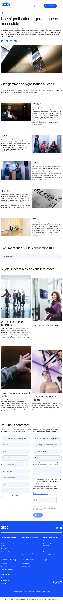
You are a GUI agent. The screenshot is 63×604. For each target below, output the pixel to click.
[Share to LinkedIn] (6, 41)
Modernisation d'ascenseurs (29, 543)
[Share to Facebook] (2, 41)
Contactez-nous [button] (50, 6)
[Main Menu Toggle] (60, 6)
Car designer (46, 548)
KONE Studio (50, 2)
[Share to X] (11, 41)
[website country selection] (34, 6)
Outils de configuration (49, 540)
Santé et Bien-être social (7, 551)
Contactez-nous (5, 577)
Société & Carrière (28, 560)
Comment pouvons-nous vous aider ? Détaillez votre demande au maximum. (45, 464)
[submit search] (40, 5)
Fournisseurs (4, 583)
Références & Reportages (9, 560)
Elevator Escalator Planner (49, 551)
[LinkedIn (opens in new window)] (57, 527)
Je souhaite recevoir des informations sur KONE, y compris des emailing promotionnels (48, 481)
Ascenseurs (20, 13)
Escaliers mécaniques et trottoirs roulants (9, 544)
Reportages (4, 563)
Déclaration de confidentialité (42, 591)
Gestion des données (28, 591)
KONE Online (58, 2)
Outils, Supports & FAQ (50, 537)
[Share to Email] (15, 41)
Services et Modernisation (30, 537)
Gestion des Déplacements (7, 548)
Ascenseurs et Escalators (10, 13)
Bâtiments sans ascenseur (28, 547)
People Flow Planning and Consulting (28, 554)
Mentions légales (17, 591)
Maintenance (25, 540)
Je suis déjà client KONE (11, 496)
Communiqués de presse (7, 569)
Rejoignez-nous (5, 580)
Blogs (45, 560)
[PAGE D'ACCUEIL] (2, 13)
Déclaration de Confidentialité (40, 493)
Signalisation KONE (9, 256)
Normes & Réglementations (50, 555)
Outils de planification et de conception (50, 544)
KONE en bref (25, 563)
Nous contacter (26, 566)
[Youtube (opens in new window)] (61, 527)
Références (4, 566)
